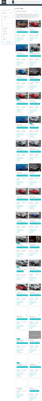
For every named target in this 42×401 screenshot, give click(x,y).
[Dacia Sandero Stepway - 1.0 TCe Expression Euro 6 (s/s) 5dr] (35, 49)
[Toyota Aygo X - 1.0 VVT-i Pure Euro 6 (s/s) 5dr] (35, 265)
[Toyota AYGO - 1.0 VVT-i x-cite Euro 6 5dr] (22, 25)
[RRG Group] (4, 2)
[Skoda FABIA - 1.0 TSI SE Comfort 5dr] (22, 313)
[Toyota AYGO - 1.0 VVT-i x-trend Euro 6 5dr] (22, 73)
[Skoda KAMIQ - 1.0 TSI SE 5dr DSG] (22, 384)
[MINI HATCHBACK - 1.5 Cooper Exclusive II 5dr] (22, 337)
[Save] (26, 29)
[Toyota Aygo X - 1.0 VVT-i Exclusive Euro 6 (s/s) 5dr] (35, 217)
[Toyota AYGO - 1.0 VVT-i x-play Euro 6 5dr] (22, 49)
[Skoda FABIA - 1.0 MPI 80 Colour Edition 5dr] (35, 73)
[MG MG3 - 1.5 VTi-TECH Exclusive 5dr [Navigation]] (35, 337)
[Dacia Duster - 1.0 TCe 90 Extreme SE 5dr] (22, 241)
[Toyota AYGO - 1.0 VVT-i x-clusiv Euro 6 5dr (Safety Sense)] (35, 289)
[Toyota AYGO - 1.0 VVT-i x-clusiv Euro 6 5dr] (22, 289)
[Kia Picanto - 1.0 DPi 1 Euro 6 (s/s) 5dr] (35, 313)
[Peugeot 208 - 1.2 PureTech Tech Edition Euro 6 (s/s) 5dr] (35, 241)
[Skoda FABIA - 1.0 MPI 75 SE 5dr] (35, 169)
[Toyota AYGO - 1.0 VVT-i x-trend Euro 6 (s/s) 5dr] (22, 121)
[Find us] (40, 2)
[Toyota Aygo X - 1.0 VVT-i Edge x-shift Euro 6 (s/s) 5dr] (22, 360)
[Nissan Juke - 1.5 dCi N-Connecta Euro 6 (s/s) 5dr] (22, 265)
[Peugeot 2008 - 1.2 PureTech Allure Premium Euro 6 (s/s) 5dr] (35, 145)
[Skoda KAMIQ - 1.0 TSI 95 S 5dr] (35, 121)
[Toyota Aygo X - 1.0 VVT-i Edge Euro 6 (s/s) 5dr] (22, 217)
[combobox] (8, 17)
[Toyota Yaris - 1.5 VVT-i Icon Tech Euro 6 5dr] (35, 384)
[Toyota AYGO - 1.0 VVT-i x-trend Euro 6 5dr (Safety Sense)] (22, 169)
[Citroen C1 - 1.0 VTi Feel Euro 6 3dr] (35, 25)
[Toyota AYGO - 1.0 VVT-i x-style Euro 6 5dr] (22, 97)
